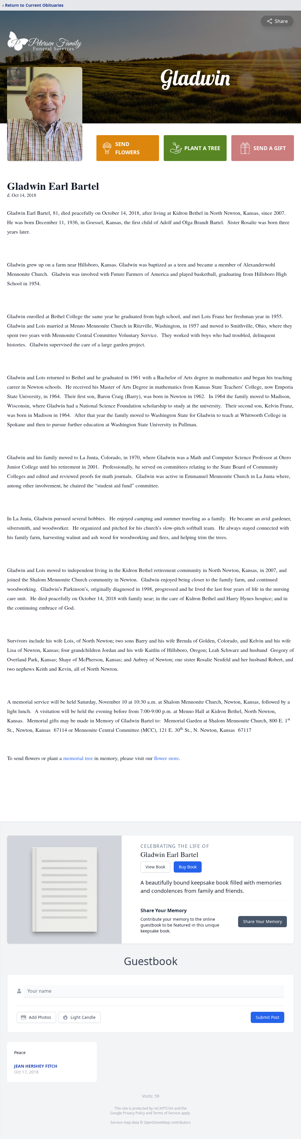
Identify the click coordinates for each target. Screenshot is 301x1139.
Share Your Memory (262, 921)
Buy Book (188, 867)
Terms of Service (166, 1113)
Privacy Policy (134, 1113)
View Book (155, 867)
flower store (166, 757)
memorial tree (78, 757)
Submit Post (267, 1017)
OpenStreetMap (157, 1122)
